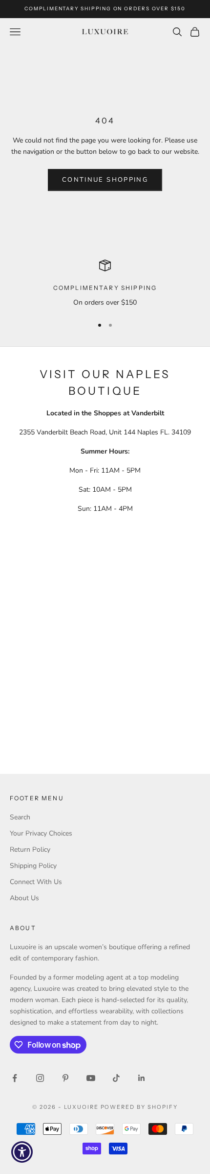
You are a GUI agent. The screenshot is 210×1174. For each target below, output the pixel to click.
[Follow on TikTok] (116, 1078)
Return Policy (30, 849)
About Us (24, 898)
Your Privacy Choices (41, 833)
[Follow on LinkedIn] (142, 1078)
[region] (105, 284)
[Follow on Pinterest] (65, 1078)
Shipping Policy (33, 865)
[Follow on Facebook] (15, 1078)
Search (20, 817)
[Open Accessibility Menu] (22, 1152)
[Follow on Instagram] (40, 1078)
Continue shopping (105, 179)
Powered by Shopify (139, 1106)
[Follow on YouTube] (91, 1078)
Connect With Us (36, 881)
